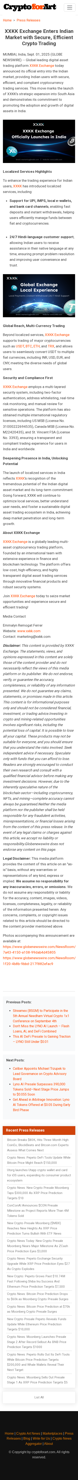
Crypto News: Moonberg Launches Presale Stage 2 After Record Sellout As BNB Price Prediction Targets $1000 (36, 1342)
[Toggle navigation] (70, 7)
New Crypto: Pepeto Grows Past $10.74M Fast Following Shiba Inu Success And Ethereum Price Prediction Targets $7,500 (36, 1281)
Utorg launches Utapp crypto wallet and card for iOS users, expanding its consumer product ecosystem (39, 1175)
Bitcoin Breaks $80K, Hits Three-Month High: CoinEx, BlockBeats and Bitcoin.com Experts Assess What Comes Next (38, 1145)
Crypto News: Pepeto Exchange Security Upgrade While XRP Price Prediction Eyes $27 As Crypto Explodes (38, 1264)
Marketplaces (52, 1433)
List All (39, 1397)
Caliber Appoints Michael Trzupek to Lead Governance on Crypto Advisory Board (40, 1074)
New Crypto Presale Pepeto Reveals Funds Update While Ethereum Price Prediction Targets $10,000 (36, 1324)
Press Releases (28, 20)
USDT (20, 346)
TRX (51, 346)
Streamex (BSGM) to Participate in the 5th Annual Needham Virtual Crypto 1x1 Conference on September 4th (41, 1016)
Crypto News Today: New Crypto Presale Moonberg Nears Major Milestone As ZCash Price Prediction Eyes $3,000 (37, 1246)
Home (7, 20)
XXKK (17, 186)
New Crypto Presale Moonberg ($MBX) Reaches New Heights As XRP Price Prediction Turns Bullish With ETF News (34, 1228)
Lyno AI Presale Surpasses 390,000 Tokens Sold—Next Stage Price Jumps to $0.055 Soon (41, 1089)
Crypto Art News (28, 1433)
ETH (36, 346)
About (48, 1443)
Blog (26, 1438)
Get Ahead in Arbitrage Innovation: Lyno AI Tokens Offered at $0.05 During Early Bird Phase (41, 1105)
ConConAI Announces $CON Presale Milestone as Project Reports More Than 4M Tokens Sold (38, 1211)
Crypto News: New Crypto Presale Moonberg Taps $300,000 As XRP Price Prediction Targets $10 (38, 1193)
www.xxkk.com (28, 631)
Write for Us (41, 1438)
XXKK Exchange (42, 65)
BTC (29, 346)
